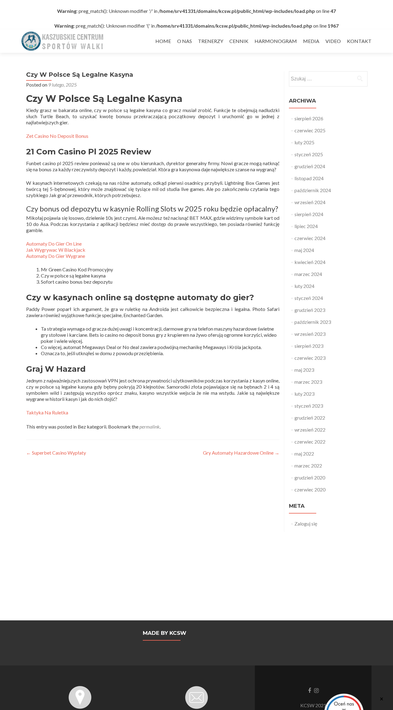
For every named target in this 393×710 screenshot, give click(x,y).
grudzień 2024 (309, 166)
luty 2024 (304, 286)
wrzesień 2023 (309, 334)
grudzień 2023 (309, 310)
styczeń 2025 (308, 154)
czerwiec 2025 (309, 130)
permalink (149, 426)
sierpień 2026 (308, 118)
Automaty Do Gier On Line (54, 243)
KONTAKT (359, 41)
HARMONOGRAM (276, 41)
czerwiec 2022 (309, 441)
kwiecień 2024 (309, 262)
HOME (163, 41)
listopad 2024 (309, 178)
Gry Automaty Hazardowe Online (241, 453)
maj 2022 (304, 453)
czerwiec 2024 (309, 238)
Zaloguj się (305, 523)
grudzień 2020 (309, 477)
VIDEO (333, 41)
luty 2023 (304, 394)
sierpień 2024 (308, 214)
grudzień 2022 (309, 418)
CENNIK (238, 41)
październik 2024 (312, 190)
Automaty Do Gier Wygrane (55, 256)
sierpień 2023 (308, 346)
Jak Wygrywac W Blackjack (55, 250)
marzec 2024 (308, 274)
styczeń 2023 (308, 406)
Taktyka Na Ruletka (47, 412)
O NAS (184, 41)
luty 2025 (304, 142)
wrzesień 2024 (309, 202)
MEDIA (311, 41)
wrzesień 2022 (309, 430)
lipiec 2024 (306, 226)
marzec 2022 (308, 465)
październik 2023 (312, 322)
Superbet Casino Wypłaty (56, 453)
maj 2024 (304, 250)
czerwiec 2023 (309, 358)
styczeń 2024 (308, 298)
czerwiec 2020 (309, 489)
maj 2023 (304, 370)
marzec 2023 (308, 382)
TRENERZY (210, 41)
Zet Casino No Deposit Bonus (57, 136)
